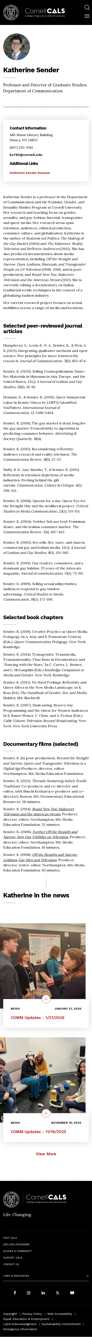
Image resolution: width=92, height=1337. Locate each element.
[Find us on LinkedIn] (43, 1293)
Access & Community (17, 1251)
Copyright (10, 1313)
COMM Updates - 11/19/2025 (38, 1131)
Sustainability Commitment (61, 1324)
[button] (87, 16)
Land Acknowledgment (19, 1324)
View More (46, 1154)
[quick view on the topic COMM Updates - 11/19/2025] (46, 1113)
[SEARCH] (87, 7)
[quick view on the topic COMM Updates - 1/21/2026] (46, 999)
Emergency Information (20, 1329)
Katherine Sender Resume (30, 172)
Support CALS (12, 1257)
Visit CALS (10, 1237)
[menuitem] (87, 8)
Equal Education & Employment (26, 1319)
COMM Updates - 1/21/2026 (37, 1017)
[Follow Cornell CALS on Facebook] (15, 1293)
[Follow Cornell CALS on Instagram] (28, 1293)
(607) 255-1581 (21, 147)
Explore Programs (16, 1244)
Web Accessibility (59, 1313)
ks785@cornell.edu (26, 155)
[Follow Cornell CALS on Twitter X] (57, 1293)
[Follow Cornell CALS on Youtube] (72, 1293)
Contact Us (11, 1264)
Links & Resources (16, 1275)
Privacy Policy (32, 1313)
